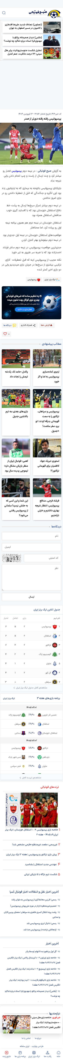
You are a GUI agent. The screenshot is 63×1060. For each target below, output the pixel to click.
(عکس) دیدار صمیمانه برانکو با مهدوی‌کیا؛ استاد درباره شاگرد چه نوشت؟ (23, 39)
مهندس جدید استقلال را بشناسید (41, 864)
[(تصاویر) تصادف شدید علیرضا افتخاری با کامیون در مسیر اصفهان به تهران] (52, 27)
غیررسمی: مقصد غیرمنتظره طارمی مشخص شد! (34, 844)
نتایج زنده (7, 1056)
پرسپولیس (17, 171)
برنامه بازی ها (20, 1056)
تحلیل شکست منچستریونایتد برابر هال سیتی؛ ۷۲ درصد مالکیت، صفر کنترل (23, 52)
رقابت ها (47, 1056)
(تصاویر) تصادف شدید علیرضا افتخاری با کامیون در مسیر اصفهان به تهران (23, 26)
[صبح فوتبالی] (40, 12)
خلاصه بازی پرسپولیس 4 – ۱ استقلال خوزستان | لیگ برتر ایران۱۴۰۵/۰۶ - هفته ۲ (31, 832)
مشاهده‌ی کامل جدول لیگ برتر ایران (31, 687)
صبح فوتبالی (44, 171)
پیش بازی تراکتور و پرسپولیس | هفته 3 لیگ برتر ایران (31, 854)
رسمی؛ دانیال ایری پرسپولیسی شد (42, 923)
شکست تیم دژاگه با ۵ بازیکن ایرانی (40, 874)
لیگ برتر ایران (34, 1056)
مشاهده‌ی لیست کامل (31, 777)
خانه (58, 1056)
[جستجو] (4, 12)
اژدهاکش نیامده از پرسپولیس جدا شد (40, 929)
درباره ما (38, 1038)
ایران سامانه (24, 1046)
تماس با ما (26, 1038)
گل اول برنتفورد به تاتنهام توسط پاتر (41, 951)
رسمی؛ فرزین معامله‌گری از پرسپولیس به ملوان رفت (34, 899)
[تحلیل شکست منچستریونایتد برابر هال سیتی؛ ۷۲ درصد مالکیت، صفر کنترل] (52, 53)
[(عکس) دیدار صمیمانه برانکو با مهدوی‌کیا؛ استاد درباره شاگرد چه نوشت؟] (52, 40)
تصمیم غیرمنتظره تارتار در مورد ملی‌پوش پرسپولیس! (33, 906)
